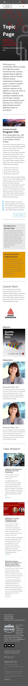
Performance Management (11, 575)
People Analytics (18, 574)
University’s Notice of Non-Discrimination (14, 620)
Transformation (8, 478)
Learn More (19, 215)
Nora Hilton (9, 524)
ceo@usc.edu (7, 679)
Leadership (11, 574)
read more (7, 497)
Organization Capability (10, 529)
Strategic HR (20, 575)
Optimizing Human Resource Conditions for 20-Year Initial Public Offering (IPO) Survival (13, 563)
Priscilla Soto (20, 639)
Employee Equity (14, 572)
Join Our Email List (8, 615)
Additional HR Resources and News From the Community (13, 470)
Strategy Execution (9, 577)
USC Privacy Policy (8, 616)
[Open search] (20, 6)
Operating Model (16, 527)
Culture (12, 570)
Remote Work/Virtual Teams (11, 476)
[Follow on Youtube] (13, 645)
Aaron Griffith (9, 474)
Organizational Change (14, 531)
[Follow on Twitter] (9, 645)
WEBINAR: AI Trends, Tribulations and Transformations (12, 520)
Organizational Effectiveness (11, 533)
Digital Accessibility (8, 618)
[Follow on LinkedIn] (5, 645)
